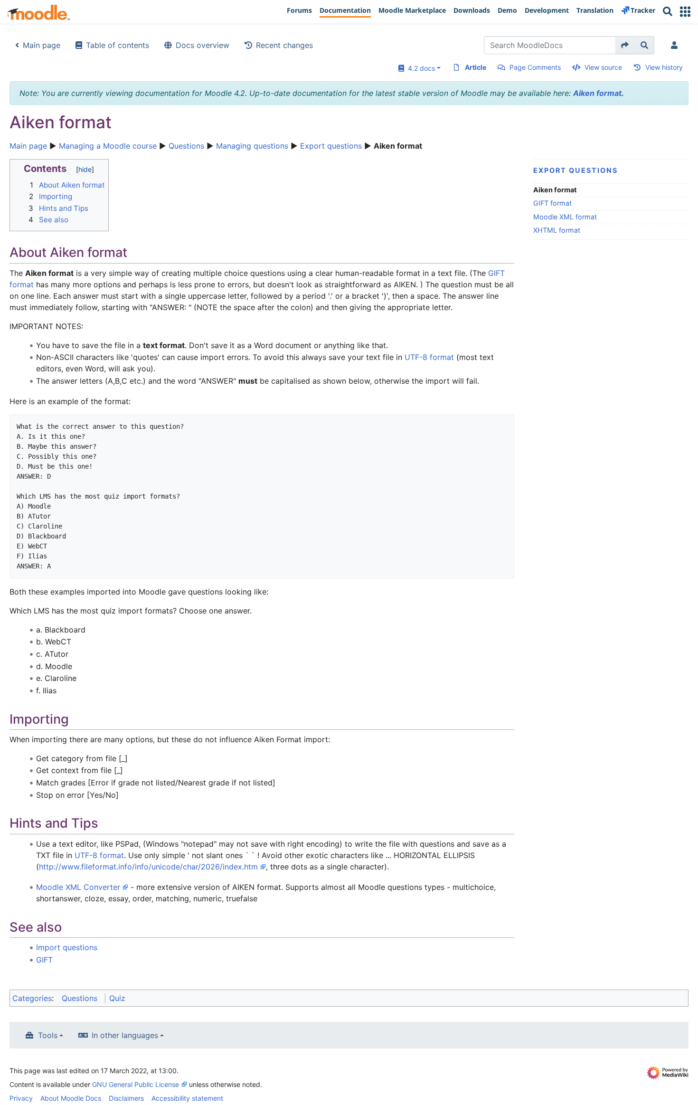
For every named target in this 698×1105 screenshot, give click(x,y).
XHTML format (556, 230)
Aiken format (597, 93)
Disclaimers (126, 1098)
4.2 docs (419, 68)
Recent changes (284, 45)
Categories (32, 998)
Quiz (117, 998)
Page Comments (535, 67)
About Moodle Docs (70, 1098)
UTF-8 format (429, 357)
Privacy (21, 1098)
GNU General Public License (135, 1084)
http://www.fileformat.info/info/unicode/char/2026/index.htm (148, 866)
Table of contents (117, 45)
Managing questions (252, 146)
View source (603, 67)
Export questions (331, 146)
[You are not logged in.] (676, 45)
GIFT (44, 959)
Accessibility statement (187, 1098)
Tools (47, 1035)
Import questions (66, 947)
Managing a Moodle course (108, 146)
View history (664, 67)
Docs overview (202, 45)
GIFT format (552, 203)
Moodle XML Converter (78, 887)
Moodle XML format (565, 217)
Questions (186, 146)
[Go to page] (625, 45)
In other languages (125, 1035)
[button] (685, 11)
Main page (41, 45)
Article (475, 67)
